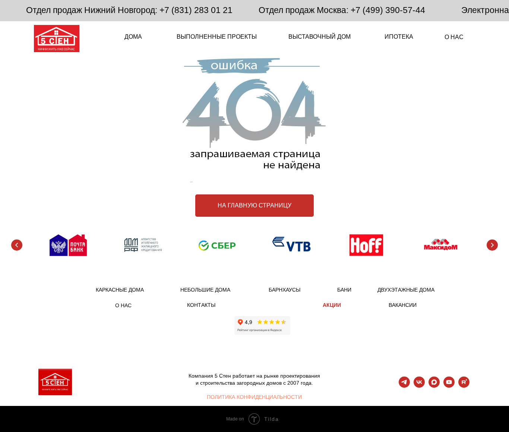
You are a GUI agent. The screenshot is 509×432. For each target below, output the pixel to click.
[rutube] (464, 385)
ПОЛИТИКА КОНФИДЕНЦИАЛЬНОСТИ (254, 397)
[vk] (419, 385)
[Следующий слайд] (492, 245)
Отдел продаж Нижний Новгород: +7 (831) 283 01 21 (129, 10)
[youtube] (449, 385)
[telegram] (404, 385)
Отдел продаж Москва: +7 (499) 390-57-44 (342, 10)
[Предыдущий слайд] (16, 245)
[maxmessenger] (434, 385)
